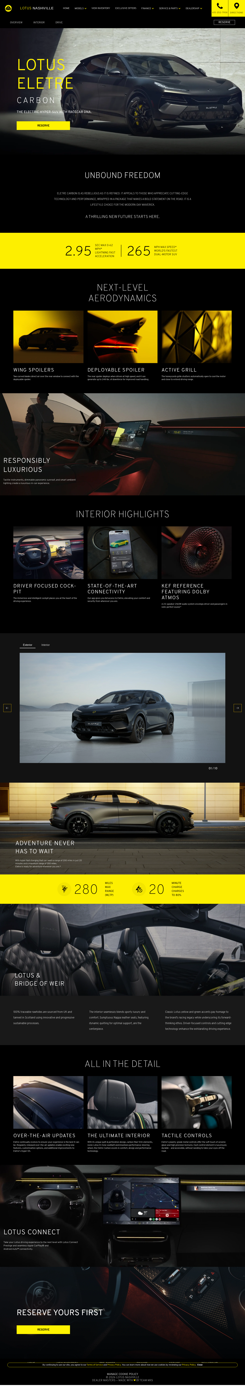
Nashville (37, 8)
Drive (59, 22)
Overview (16, 22)
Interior (39, 22)
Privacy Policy (114, 1364)
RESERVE (224, 22)
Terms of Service (94, 1364)
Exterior (27, 645)
